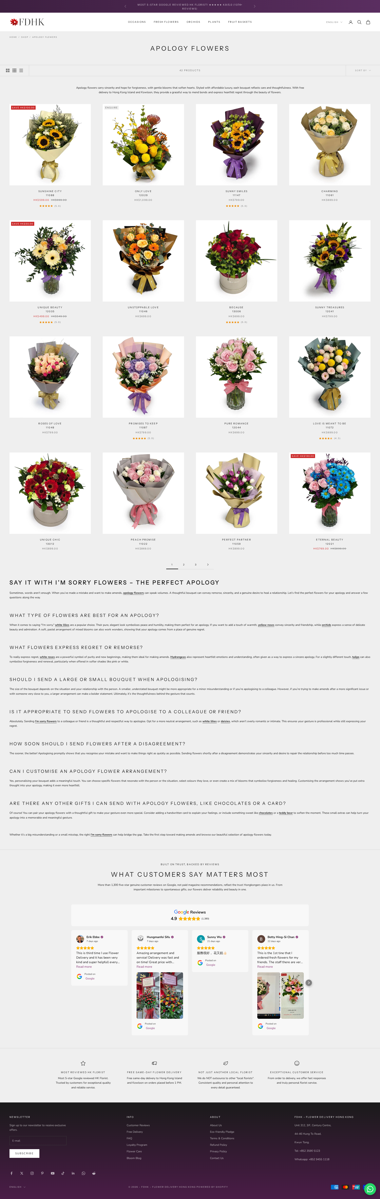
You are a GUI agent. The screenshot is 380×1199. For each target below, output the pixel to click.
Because (236, 309)
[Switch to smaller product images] (14, 70)
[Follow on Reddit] (94, 1173)
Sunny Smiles (237, 193)
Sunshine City (50, 193)
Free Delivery (135, 1132)
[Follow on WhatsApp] (84, 1173)
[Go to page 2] (208, 564)
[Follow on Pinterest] (42, 1173)
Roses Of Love (50, 425)
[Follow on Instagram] (32, 1173)
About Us (216, 1125)
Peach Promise (143, 541)
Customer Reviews (138, 1125)
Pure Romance (236, 425)
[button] (71, 983)
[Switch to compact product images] (21, 70)
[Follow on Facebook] (11, 1173)
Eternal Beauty (329, 541)
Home (13, 37)
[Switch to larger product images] (8, 70)
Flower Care (134, 1151)
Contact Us (217, 1158)
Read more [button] (84, 967)
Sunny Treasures (329, 309)
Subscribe (24, 1153)
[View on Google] (80, 939)
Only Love (143, 193)
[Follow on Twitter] (22, 1173)
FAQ (129, 1138)
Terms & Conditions (222, 1138)
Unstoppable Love (143, 309)
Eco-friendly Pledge (222, 1132)
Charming (329, 193)
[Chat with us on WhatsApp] (370, 1189)
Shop (24, 37)
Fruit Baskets (240, 21)
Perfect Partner (236, 541)
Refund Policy (218, 1145)
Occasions (137, 21)
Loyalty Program (137, 1145)
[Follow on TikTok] (63, 1173)
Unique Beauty (50, 309)
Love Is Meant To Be (329, 425)
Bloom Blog (134, 1158)
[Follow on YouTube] (53, 1173)
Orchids (193, 21)
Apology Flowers (44, 37)
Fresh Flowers (166, 21)
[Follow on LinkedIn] (73, 1173)
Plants (214, 21)
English (332, 22)
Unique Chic (50, 541)
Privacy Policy (218, 1151)
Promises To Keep (143, 425)
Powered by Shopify (212, 1187)
